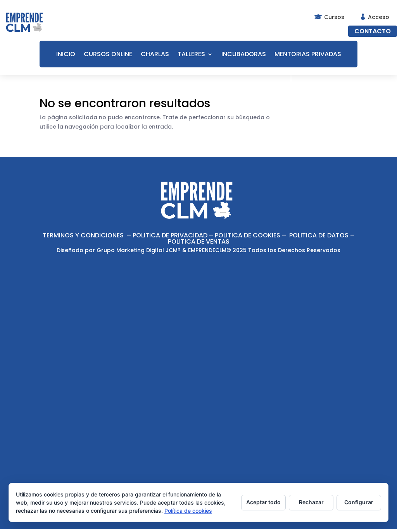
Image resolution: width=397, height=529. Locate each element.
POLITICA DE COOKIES (247, 235)
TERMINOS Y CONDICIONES (83, 235)
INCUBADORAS (243, 55)
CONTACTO (372, 31)
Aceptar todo (263, 502)
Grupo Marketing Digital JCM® (139, 250)
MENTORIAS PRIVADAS (307, 55)
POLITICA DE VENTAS (199, 241)
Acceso (378, 17)
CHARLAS (155, 55)
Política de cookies (188, 510)
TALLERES (191, 55)
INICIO (65, 55)
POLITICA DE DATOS (319, 235)
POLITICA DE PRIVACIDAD (170, 235)
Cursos (334, 17)
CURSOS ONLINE (108, 55)
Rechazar (311, 502)
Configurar (358, 502)
